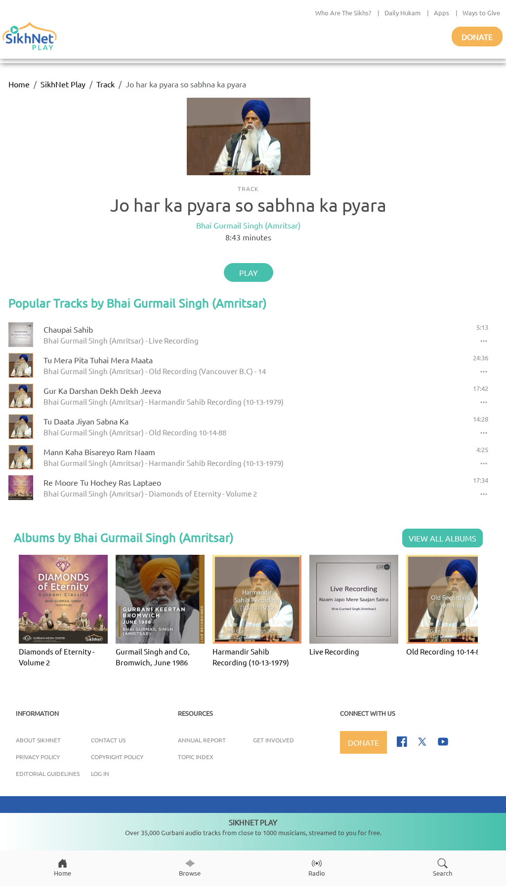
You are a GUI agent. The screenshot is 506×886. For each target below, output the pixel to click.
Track (105, 84)
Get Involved (273, 740)
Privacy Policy (38, 757)
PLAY (248, 272)
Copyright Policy (117, 757)
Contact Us (108, 740)
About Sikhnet (38, 740)
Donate (477, 36)
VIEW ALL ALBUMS (442, 538)
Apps (441, 12)
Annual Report (202, 740)
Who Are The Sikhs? (343, 12)
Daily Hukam (402, 12)
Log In (100, 773)
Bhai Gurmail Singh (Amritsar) (248, 225)
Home (19, 84)
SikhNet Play (63, 84)
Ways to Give (481, 12)
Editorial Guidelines (48, 773)
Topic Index (195, 757)
